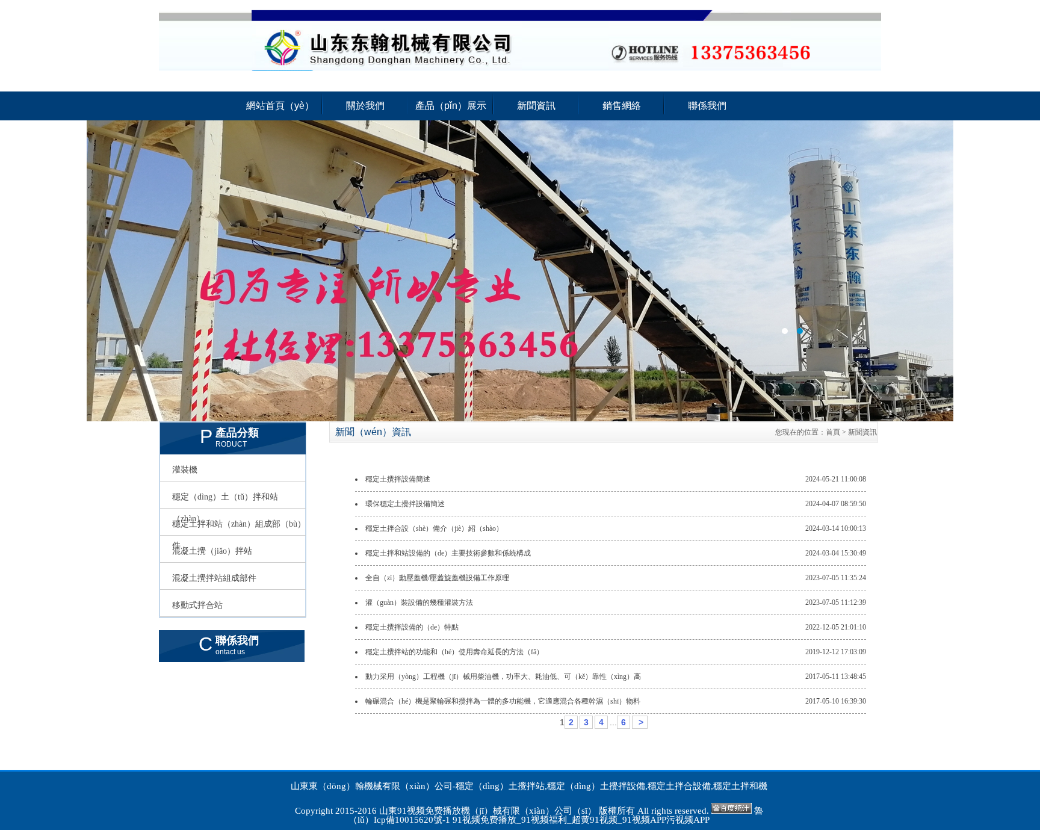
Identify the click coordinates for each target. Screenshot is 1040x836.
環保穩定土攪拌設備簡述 (405, 504)
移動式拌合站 (197, 605)
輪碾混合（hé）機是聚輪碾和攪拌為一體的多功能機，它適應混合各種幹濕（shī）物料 (502, 701)
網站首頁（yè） (280, 106)
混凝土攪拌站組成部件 (214, 578)
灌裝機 (184, 469)
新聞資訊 (536, 106)
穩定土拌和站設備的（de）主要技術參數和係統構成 (448, 553)
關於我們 (365, 106)
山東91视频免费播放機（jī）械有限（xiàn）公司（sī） (487, 811)
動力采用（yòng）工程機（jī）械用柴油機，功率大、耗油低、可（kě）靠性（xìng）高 (503, 676)
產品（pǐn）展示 (450, 106)
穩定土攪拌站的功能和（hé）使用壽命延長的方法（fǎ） (454, 652)
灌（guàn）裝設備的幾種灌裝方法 (419, 602)
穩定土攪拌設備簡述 (397, 479)
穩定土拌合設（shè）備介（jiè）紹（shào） (434, 528)
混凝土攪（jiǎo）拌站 (212, 551)
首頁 (833, 432)
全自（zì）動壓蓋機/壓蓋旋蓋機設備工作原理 (437, 578)
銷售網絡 (621, 106)
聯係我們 (707, 106)
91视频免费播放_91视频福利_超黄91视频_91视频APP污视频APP (581, 820)
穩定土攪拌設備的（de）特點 (412, 627)
